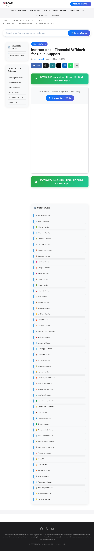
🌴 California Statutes (43, 239)
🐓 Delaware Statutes (43, 256)
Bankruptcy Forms (16, 78)
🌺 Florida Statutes (42, 262)
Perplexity (52, 65)
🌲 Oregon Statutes (42, 424)
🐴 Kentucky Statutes (43, 308)
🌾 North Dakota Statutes (45, 407)
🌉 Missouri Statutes (43, 354)
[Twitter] (47, 529)
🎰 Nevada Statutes (42, 372)
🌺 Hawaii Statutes (42, 273)
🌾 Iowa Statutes (41, 296)
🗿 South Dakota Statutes (45, 447)
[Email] (76, 65)
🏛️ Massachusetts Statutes (45, 331)
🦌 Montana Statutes (43, 360)
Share (38, 65)
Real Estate (74, 10)
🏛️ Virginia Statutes (42, 476)
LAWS (5, 21)
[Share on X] (58, 65)
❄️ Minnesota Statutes (43, 343)
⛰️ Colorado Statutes (43, 244)
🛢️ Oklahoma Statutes (43, 418)
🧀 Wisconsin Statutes (43, 494)
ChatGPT (46, 65)
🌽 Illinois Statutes (42, 285)
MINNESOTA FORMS (34, 21)
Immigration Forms (16, 97)
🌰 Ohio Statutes (41, 412)
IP (83, 10)
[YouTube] (52, 529)
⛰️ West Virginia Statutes (44, 488)
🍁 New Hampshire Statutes (45, 378)
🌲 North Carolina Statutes (45, 401)
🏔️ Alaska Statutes (42, 221)
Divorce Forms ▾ (59, 10)
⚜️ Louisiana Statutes (43, 314)
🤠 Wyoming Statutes (43, 499)
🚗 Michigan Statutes (43, 337)
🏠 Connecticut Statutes (44, 250)
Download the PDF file (61, 98)
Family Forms (14, 92)
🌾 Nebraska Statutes (43, 366)
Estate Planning (41, 15)
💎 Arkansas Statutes (43, 233)
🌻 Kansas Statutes (42, 302)
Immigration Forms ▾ (18, 10)
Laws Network (39, 59)
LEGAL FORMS (16, 21)
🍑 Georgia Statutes (43, 268)
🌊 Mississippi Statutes (44, 349)
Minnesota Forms (39, 44)
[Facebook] (41, 529)
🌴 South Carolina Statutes (45, 441)
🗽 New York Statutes (43, 395)
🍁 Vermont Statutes (43, 470)
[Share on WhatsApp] (70, 65)
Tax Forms (55, 15)
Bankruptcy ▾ (35, 10)
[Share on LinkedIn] (64, 65)
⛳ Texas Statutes (42, 459)
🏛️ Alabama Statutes (43, 215)
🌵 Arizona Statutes (42, 227)
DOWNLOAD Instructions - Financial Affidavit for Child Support (61, 79)
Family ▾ (47, 10)
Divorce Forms (14, 88)
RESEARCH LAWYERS (80, 4)
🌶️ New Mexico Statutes (44, 389)
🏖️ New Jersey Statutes (44, 383)
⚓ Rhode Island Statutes (44, 436)
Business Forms (15, 83)
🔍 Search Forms (79, 33)
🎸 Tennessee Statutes (43, 453)
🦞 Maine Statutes (42, 320)
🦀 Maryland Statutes (43, 325)
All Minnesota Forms (17, 56)
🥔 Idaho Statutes (42, 279)
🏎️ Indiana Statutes (42, 291)
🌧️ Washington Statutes (44, 482)
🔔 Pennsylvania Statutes (44, 430)
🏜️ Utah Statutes (41, 465)
